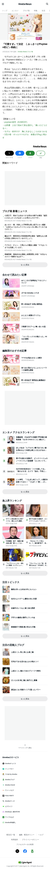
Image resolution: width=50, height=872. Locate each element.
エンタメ (15, 10)
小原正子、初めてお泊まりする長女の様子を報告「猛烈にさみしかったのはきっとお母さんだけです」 (26, 216)
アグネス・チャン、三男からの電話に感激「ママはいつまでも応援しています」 (26, 246)
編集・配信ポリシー (26, 834)
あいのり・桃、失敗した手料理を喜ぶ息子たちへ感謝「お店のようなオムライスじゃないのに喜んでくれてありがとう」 (26, 227)
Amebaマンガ (10, 801)
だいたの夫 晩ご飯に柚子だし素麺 (24, 680)
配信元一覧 (11, 834)
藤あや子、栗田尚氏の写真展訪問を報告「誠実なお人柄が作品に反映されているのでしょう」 (26, 237)
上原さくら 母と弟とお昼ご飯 (22, 652)
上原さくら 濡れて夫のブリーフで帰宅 (26, 671)
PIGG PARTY (9, 796)
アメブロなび (9, 817)
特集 (35, 10)
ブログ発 (26, 10)
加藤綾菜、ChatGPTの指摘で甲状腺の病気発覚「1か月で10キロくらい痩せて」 (31, 438)
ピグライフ (8, 806)
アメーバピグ (9, 790)
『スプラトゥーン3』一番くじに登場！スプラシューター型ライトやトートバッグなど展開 (15, 566)
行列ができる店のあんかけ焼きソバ (24, 661)
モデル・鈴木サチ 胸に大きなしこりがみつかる (25, 131)
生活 (43, 10)
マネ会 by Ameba (11, 774)
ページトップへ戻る (25, 748)
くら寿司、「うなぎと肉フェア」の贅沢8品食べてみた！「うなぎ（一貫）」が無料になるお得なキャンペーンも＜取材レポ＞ (32, 483)
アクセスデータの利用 (25, 844)
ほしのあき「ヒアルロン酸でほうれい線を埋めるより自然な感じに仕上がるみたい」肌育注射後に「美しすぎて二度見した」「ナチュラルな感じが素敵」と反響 (31, 451)
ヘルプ (40, 834)
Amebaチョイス (10, 763)
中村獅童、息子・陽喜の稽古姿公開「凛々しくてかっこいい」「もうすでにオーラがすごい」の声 (14, 544)
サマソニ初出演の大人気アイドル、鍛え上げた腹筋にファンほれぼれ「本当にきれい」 (14, 522)
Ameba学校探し (10, 822)
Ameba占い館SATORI (12, 812)
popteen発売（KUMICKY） (16, 122)
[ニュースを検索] (47, 4)
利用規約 (14, 839)
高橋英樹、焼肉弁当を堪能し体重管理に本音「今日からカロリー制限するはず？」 (26, 255)
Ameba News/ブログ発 (25, 52)
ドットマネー (9, 769)
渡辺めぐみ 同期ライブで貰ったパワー (26, 689)
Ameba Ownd (10, 785)
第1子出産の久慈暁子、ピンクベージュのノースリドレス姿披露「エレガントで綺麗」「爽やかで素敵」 (32, 460)
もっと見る (25, 265)
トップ (4, 10)
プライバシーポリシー (30, 839)
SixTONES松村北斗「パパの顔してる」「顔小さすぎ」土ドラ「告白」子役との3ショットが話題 (32, 471)
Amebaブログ (10, 780)
